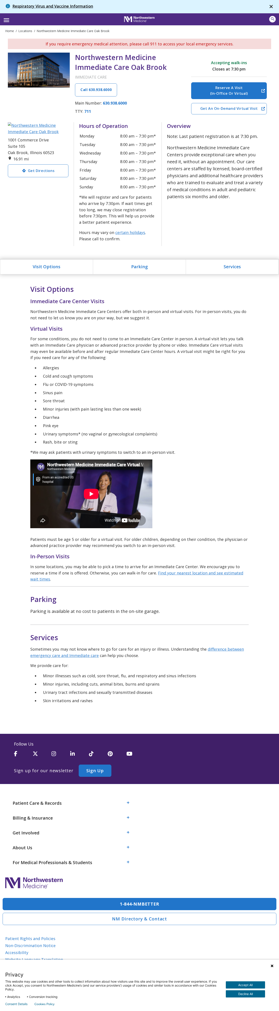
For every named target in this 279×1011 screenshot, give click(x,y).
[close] (271, 6)
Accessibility (16, 952)
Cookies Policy (44, 1004)
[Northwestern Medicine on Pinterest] (117, 755)
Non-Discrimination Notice (30, 945)
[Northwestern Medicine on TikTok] (98, 755)
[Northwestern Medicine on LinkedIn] (79, 755)
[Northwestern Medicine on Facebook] (23, 755)
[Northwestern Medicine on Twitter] (42, 755)
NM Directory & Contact (139, 919)
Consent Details (16, 1004)
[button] (5, 18)
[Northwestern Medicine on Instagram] (60, 755)
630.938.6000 (115, 103)
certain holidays (130, 232)
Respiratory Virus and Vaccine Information (52, 6)
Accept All (245, 985)
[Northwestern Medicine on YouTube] (135, 755)
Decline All (245, 994)
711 (87, 111)
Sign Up (95, 771)
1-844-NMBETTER (139, 904)
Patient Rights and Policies (30, 938)
